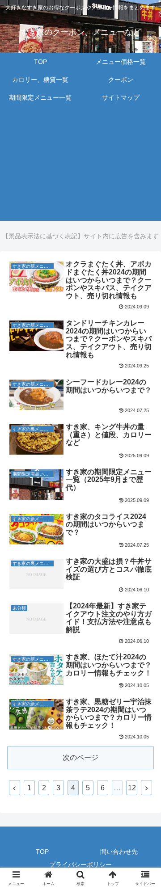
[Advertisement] (80, 167)
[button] (144, 772)
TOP (42, 851)
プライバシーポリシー (80, 864)
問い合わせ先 (119, 851)
